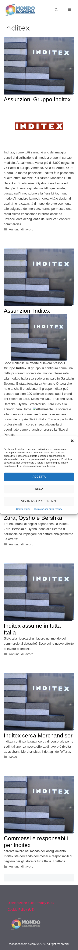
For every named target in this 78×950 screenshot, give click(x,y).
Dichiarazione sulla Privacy (48, 509)
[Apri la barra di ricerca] (56, 9)
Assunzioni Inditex (27, 311)
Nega (39, 489)
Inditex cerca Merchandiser (38, 735)
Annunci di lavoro (21, 229)
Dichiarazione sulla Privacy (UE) (31, 903)
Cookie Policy (23, 509)
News (13, 757)
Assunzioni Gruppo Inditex (37, 99)
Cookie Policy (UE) (21, 909)
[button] (72, 441)
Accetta (39, 476)
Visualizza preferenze (39, 501)
